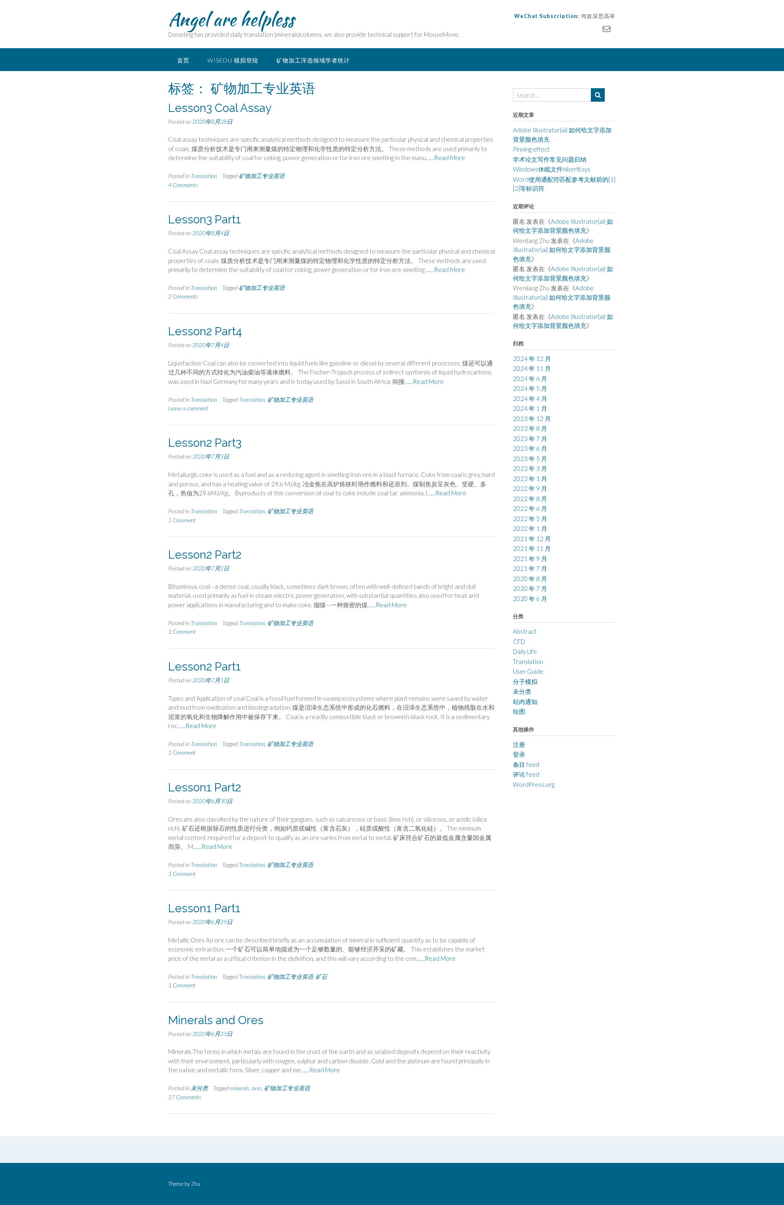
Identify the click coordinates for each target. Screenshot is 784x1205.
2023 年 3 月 (530, 468)
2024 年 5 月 (530, 388)
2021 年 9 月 (530, 558)
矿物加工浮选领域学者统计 (313, 60)
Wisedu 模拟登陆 (232, 60)
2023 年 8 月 (530, 428)
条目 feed (526, 764)
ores (257, 1088)
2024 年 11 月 (532, 368)
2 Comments (183, 296)
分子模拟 (525, 681)
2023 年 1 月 (530, 478)
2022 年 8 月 (530, 498)
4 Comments (183, 184)
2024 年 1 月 (530, 408)
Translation (204, 175)
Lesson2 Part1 (204, 666)
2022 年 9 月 (530, 488)
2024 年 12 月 (532, 358)
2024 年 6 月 (530, 378)
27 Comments (184, 1097)
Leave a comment (188, 408)
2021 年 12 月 (532, 538)
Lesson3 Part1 (204, 219)
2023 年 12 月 (532, 418)
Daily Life (525, 651)
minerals (239, 1088)
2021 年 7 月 (530, 568)
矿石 (321, 976)
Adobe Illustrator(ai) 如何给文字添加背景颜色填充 (561, 250)
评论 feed (526, 774)
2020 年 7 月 (530, 588)
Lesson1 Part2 (204, 787)
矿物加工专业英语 (262, 175)
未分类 (199, 1088)
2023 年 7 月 (530, 438)
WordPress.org (534, 784)
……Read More (445, 157)
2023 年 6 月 (530, 448)
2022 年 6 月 (530, 508)
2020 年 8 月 (530, 578)
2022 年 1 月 (530, 528)
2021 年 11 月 (532, 548)
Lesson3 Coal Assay (220, 108)
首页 (183, 60)
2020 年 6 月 (530, 598)
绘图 (519, 711)
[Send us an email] (606, 28)
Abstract (525, 631)
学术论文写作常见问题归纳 (549, 159)
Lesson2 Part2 (204, 554)
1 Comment (182, 520)
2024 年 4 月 (530, 398)
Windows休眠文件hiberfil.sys (551, 169)
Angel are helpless (231, 19)
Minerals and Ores (215, 1020)
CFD (519, 641)
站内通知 (525, 701)
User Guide (528, 671)
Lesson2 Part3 (204, 443)
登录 (519, 754)
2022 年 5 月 (530, 518)
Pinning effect (531, 149)
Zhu (195, 1183)
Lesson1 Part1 (204, 908)
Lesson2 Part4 (205, 331)
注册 (519, 744)
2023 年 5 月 (530, 458)
